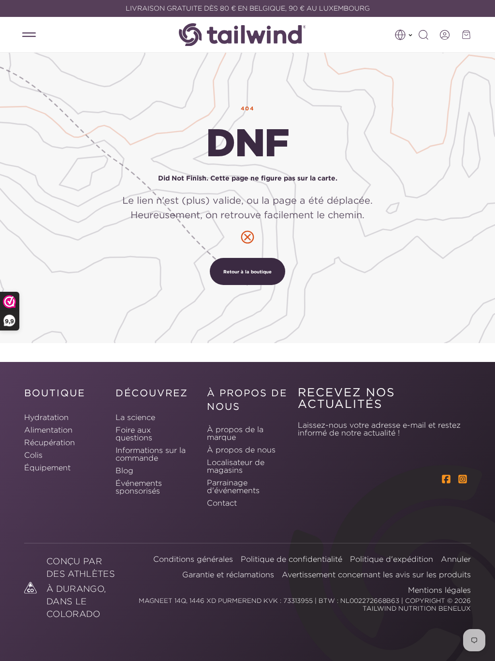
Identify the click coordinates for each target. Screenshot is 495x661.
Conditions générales (193, 559)
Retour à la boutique (247, 271)
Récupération (49, 442)
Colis (33, 455)
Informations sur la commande (151, 454)
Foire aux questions (134, 433)
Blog (124, 470)
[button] (403, 34)
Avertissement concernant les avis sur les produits (376, 574)
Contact (222, 503)
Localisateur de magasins (235, 466)
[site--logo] (247, 34)
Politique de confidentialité (291, 559)
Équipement (47, 467)
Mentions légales (439, 590)
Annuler (456, 559)
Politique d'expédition (391, 559)
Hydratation (46, 417)
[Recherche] (423, 34)
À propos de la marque (235, 433)
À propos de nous (241, 449)
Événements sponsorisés (139, 487)
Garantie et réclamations (228, 574)
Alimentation (48, 430)
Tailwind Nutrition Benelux (417, 608)
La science (135, 417)
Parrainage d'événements (233, 486)
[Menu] (29, 34)
